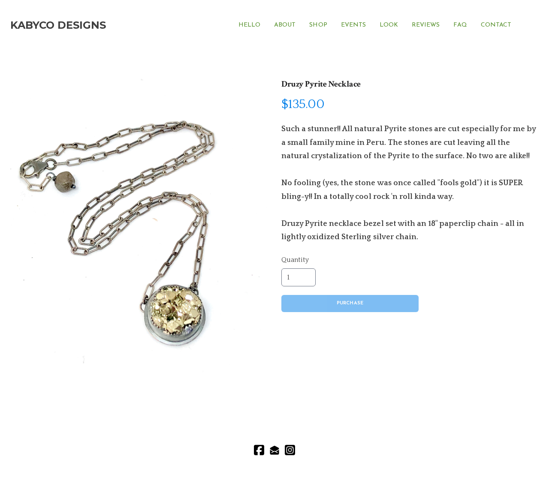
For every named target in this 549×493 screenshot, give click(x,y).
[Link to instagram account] (290, 450)
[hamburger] (116, 25)
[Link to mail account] (274, 450)
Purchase (350, 303)
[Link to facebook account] (259, 450)
